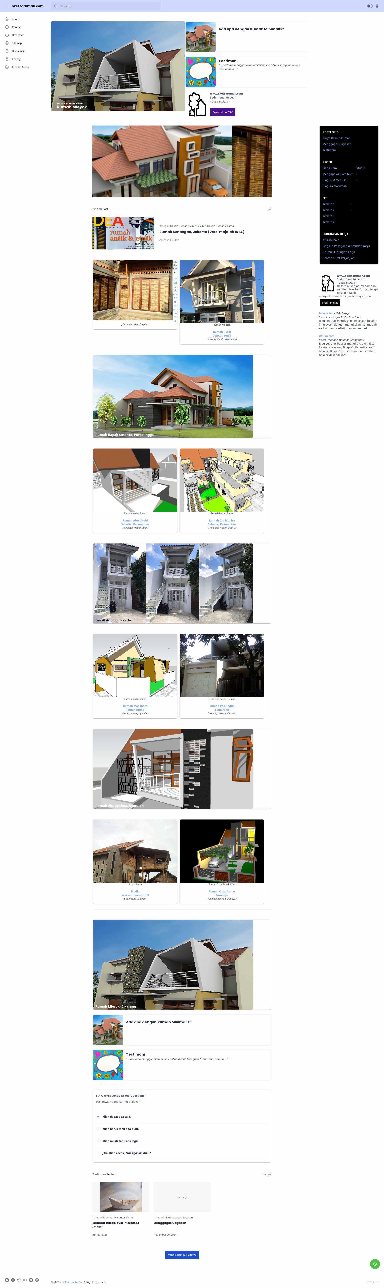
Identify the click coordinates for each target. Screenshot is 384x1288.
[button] (370, 6)
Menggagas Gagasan (169, 1223)
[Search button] (56, 6)
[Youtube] (25, 1280)
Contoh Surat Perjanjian (339, 258)
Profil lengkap (330, 302)
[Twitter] (19, 1280)
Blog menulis (334, 180)
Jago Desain (132, 1282)
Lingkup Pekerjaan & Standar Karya (346, 246)
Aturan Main (331, 240)
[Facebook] (7, 1280)
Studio (360, 168)
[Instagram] (13, 1280)
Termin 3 (329, 216)
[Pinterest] (37, 1280)
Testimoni (329, 150)
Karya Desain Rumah (337, 138)
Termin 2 (329, 210)
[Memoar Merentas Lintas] (118, 1217)
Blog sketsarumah (335, 186)
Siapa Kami (330, 168)
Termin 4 (329, 222)
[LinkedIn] (31, 1280)
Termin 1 (329, 204)
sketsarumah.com (72, 1282)
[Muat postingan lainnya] (182, 1255)
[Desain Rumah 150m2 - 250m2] (188, 226)
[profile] (377, 6)
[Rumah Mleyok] (69, 113)
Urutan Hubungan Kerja (339, 252)
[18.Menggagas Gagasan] (178, 1217)
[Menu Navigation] (7, 6)
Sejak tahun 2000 (223, 112)
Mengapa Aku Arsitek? (338, 174)
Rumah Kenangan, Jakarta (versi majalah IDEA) (201, 231)
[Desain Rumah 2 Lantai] (220, 226)
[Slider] (182, 161)
